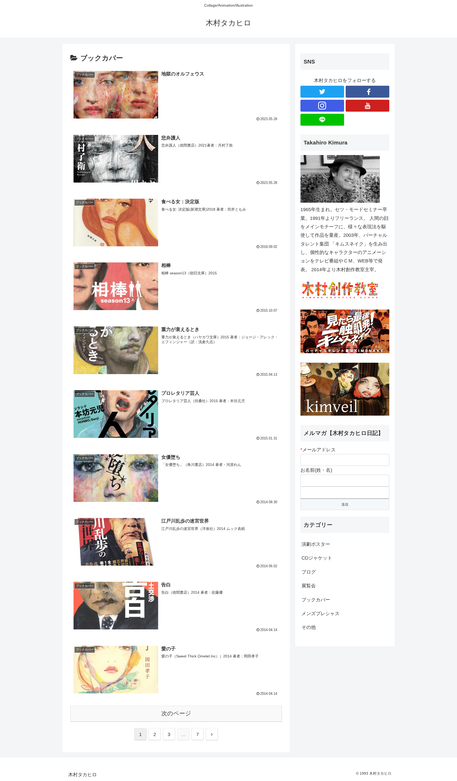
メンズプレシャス (320, 613)
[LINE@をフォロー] (322, 120)
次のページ (176, 713)
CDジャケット (316, 558)
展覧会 (308, 585)
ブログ (308, 572)
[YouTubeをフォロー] (367, 106)
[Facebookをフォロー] (367, 92)
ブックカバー (315, 599)
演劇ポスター (315, 544)
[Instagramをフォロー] (322, 106)
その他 (308, 627)
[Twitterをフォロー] (322, 92)
